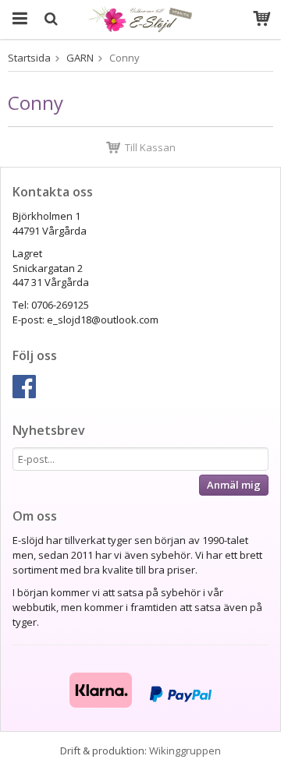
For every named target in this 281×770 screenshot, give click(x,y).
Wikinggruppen (185, 751)
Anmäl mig (234, 485)
